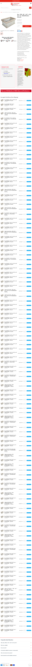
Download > (22, 59)
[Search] (30, 8)
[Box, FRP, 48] (8, 22)
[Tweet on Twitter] (19, 31)
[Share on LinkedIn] (20, 31)
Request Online (6, 73)
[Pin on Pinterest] (21, 31)
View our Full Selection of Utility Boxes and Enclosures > (15, 91)
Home (1, 12)
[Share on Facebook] (17, 31)
